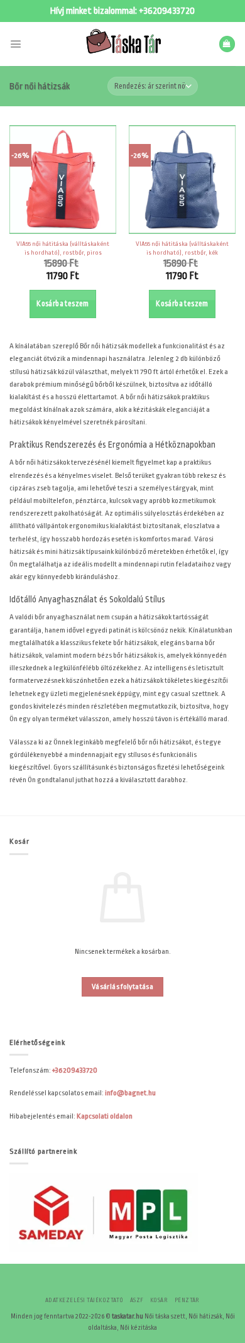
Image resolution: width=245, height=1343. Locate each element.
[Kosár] (227, 44)
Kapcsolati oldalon (105, 1116)
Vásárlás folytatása (122, 987)
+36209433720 (167, 11)
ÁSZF (137, 1300)
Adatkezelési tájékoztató (84, 1300)
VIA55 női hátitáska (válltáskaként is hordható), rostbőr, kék (182, 248)
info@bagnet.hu (130, 1092)
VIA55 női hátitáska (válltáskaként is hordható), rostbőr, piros (62, 248)
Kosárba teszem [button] (62, 303)
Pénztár (187, 1300)
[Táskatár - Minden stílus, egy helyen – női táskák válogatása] (122, 44)
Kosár (159, 1300)
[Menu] (15, 43)
